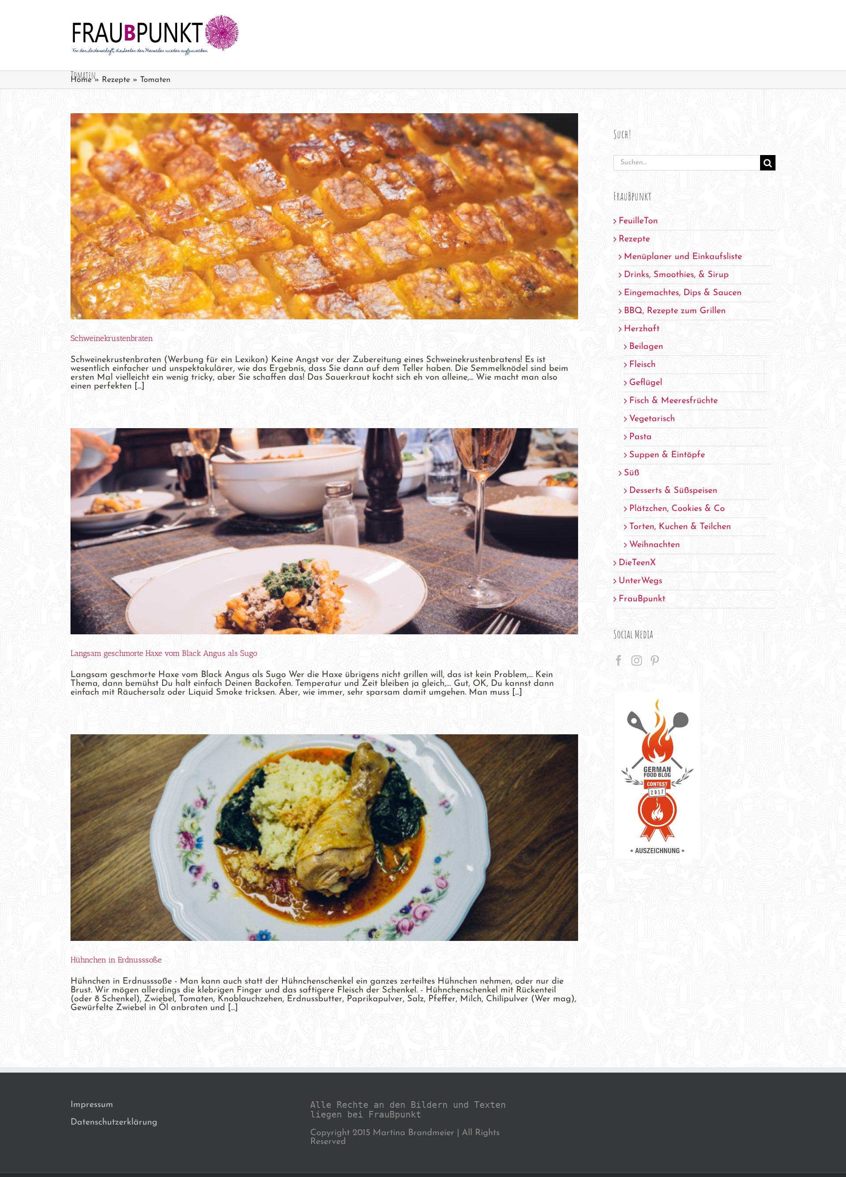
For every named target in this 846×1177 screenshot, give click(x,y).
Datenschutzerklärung (113, 1122)
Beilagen (646, 346)
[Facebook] (618, 660)
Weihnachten (654, 544)
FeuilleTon (638, 221)
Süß (631, 473)
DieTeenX (637, 563)
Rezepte (116, 80)
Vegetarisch (652, 419)
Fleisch (642, 364)
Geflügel (645, 382)
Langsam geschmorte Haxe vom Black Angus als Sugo (163, 653)
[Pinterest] (654, 660)
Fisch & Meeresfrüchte (673, 400)
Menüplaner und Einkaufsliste (683, 256)
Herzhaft (642, 329)
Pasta (640, 437)
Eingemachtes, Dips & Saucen (683, 293)
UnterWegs (640, 581)
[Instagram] (636, 660)
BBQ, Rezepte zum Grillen (675, 311)
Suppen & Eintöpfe (667, 455)
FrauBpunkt (642, 599)
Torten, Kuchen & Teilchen (680, 526)
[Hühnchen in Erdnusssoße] (324, 837)
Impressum (91, 1104)
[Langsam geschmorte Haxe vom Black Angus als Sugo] (324, 531)
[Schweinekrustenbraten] (324, 216)
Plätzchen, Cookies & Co (677, 508)
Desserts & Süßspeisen (673, 490)
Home (81, 80)
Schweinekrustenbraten (111, 338)
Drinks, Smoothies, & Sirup (676, 274)
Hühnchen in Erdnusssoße (116, 960)
